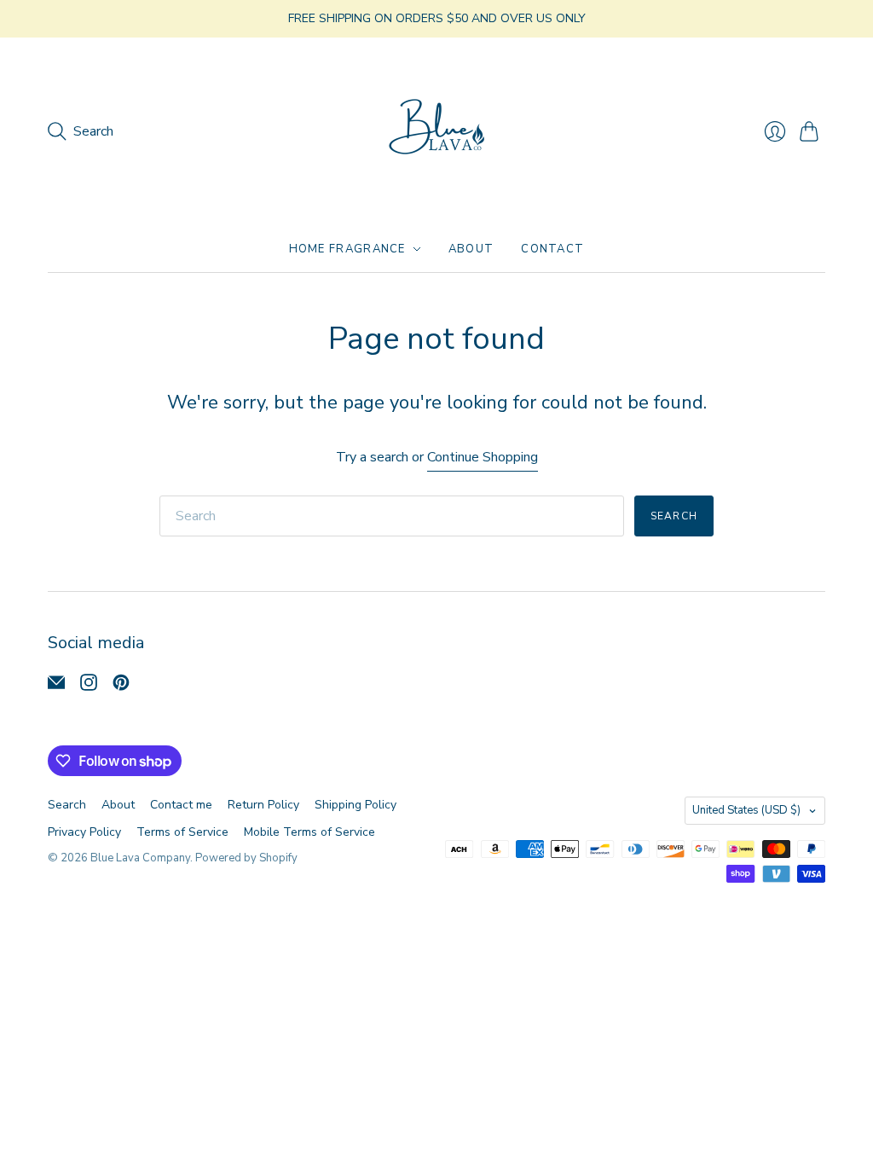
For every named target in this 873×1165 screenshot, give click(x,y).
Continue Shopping (482, 457)
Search (673, 516)
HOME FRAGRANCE (347, 249)
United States (746, 810)
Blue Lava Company (140, 858)
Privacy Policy (84, 832)
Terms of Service (182, 832)
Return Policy (263, 805)
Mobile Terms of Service (309, 832)
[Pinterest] (121, 686)
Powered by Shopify (246, 858)
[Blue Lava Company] (437, 131)
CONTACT (552, 249)
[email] (56, 686)
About (118, 805)
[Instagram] (88, 686)
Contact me (181, 805)
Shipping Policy (355, 805)
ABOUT (471, 249)
